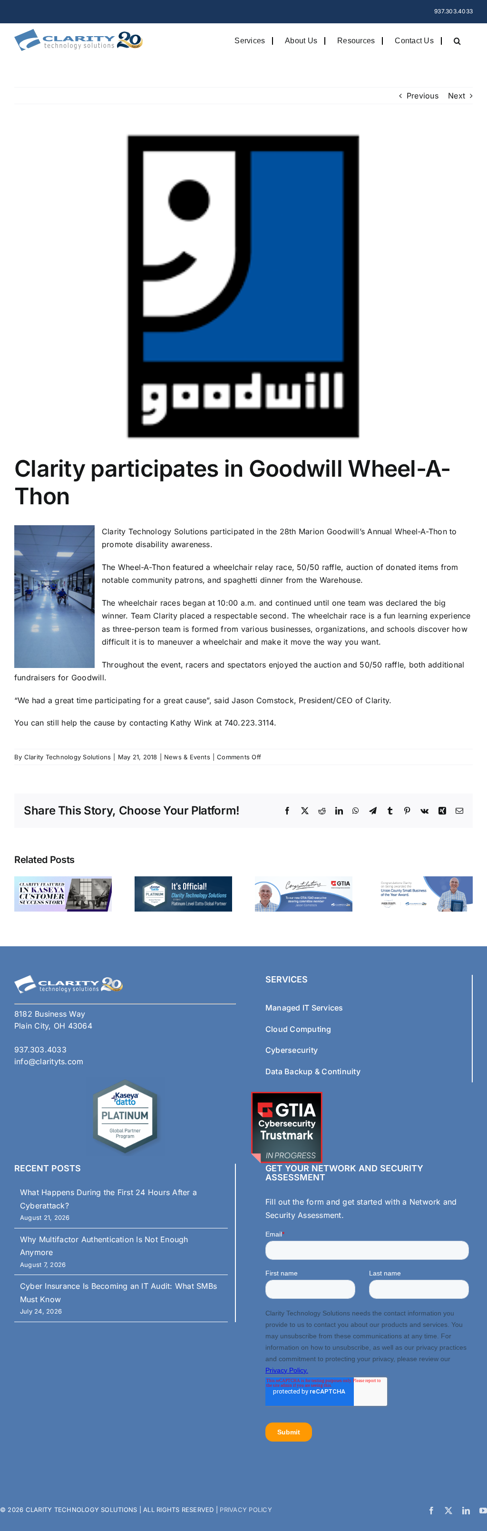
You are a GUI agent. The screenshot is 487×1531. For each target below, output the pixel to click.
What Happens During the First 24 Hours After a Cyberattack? (108, 1199)
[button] (457, 41)
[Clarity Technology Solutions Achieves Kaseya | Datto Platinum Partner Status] (183, 881)
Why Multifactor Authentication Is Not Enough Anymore (104, 1246)
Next (456, 95)
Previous (422, 95)
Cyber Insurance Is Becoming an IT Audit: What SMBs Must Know (118, 1292)
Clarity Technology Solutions (67, 757)
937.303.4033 (453, 11)
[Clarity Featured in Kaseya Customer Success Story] (63, 881)
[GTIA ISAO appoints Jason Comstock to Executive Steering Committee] (303, 881)
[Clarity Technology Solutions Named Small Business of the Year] (424, 881)
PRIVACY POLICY (245, 1509)
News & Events (187, 757)
